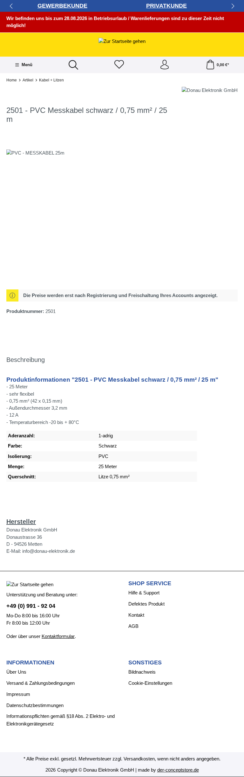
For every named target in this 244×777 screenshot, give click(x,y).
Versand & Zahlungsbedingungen (40, 683)
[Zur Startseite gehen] (122, 41)
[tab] (25, 360)
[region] (122, 217)
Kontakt (136, 615)
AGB (133, 626)
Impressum (18, 694)
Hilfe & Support (143, 592)
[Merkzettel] (119, 65)
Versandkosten (139, 758)
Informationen (30, 663)
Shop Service (149, 583)
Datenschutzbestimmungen (35, 705)
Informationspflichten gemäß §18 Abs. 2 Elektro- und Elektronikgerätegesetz (60, 720)
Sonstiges (145, 663)
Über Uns (16, 672)
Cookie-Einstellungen (150, 683)
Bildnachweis (142, 672)
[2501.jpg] (121, 217)
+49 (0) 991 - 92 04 (30, 606)
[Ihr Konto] (164, 65)
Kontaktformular (58, 636)
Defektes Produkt (146, 604)
